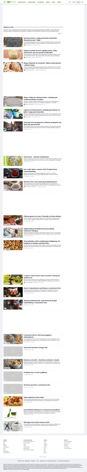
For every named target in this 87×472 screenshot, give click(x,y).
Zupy (4, 442)
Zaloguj (78, 2)
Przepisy (48, 2)
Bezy (44, 449)
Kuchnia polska (22, 2)
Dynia (25, 444)
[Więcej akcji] (62, 38)
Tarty (45, 448)
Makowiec (45, 444)
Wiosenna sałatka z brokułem (29, 449)
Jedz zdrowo (41, 2)
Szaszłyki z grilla (26, 448)
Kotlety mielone (6, 447)
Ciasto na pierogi (67, 442)
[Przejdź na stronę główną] (5, 3)
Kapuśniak (66, 444)
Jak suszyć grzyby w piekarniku (29, 441)
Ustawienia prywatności (64, 461)
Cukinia (25, 445)
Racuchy (45, 452)
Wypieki (59, 2)
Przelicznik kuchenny (67, 448)
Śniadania (5, 441)
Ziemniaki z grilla (26, 447)
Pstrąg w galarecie (6, 452)
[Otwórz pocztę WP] (70, 2)
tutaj (28, 469)
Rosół (4, 448)
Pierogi (4, 449)
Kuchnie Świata (31, 2)
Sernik (45, 442)
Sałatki (4, 444)
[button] (73, 2)
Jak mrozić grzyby (27, 442)
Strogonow (66, 445)
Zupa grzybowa (6, 451)
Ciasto (45, 441)
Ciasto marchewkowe (68, 441)
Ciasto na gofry (66, 447)
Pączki (45, 451)
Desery (45, 447)
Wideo (53, 2)
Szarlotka (45, 445)
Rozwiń (59, 33)
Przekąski (5, 445)
